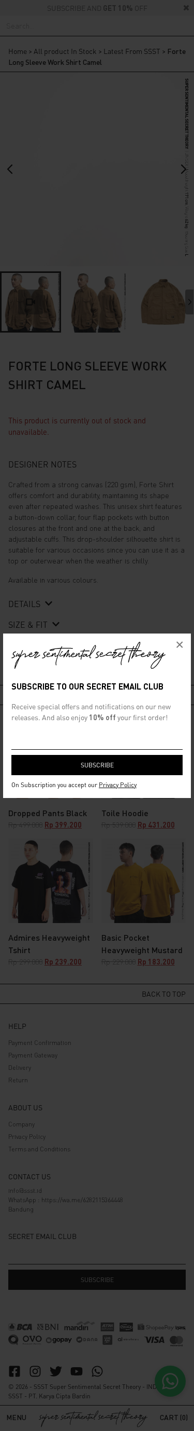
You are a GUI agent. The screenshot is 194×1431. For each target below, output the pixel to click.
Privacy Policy (118, 785)
